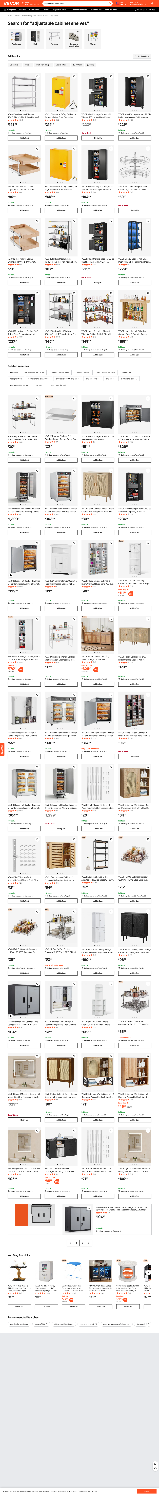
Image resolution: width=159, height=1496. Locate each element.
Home (10, 16)
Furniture (17, 16)
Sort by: (138, 56)
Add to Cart (24, 138)
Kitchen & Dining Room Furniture (32, 16)
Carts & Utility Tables (51, 16)
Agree (146, 1491)
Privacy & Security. (93, 1491)
